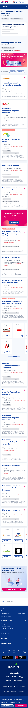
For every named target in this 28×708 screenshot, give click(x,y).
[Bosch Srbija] (6, 330)
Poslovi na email (5, 626)
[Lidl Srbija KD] (18, 330)
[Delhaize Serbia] (18, 535)
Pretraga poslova (5, 624)
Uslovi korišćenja (21, 611)
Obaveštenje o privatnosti (21, 614)
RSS (18, 608)
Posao (2, 601)
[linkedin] (24, 651)
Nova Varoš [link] (10, 601)
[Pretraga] (16, 2)
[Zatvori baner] (25, 55)
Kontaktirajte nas (6, 616)
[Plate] (19, 2)
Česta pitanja (5, 613)
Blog (2, 608)
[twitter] (19, 651)
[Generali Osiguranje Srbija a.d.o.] (18, 346)
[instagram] (8, 651)
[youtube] (14, 651)
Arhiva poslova (5, 633)
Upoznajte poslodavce (7, 628)
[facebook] (3, 651)
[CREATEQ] (6, 551)
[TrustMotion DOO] (18, 551)
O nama (3, 611)
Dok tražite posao (5, 631)
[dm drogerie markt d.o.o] (6, 535)
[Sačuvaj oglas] (25, 77)
